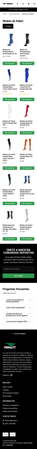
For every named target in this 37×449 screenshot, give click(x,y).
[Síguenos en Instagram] (11, 375)
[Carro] (34, 3)
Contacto (6, 390)
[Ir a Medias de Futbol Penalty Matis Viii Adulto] (27, 144)
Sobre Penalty (7, 387)
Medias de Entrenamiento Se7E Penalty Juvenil (25, 53)
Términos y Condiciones (11, 405)
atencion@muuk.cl (11, 421)
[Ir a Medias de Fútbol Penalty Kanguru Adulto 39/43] (27, 215)
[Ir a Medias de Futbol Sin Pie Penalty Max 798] (10, 111)
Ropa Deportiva (14, 14)
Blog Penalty (7, 396)
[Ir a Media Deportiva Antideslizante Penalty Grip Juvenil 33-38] (27, 180)
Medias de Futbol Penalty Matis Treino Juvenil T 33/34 (9, 157)
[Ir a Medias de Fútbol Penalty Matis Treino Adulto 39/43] (10, 75)
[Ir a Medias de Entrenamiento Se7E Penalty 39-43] (10, 40)
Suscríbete (18, 276)
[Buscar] (23, 3)
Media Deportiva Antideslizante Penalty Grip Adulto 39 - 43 (10, 228)
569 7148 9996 (10, 424)
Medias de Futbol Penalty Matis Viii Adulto (26, 156)
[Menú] (17, 3)
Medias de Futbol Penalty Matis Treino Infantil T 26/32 (9, 193)
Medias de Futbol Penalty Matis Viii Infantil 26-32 (26, 123)
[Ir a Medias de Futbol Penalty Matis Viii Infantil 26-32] (27, 111)
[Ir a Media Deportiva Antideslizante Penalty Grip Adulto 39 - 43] (10, 215)
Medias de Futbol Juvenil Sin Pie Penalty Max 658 (26, 87)
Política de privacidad (10, 411)
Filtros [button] (9, 26)
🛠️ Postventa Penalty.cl (11, 393)
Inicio (5, 14)
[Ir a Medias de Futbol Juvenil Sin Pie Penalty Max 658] (27, 75)
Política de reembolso (10, 408)
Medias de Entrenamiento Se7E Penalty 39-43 (10, 52)
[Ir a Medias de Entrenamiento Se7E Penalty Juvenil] (27, 40)
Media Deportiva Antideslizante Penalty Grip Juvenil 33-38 (27, 193)
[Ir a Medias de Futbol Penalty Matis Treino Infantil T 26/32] (10, 180)
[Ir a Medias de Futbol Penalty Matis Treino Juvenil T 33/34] (10, 144)
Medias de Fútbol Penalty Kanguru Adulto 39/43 (26, 227)
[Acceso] (28, 3)
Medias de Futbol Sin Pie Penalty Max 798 (10, 123)
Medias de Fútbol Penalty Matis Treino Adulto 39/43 (10, 87)
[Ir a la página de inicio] (7, 4)
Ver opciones (10, 63)
